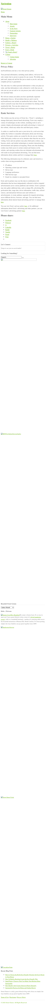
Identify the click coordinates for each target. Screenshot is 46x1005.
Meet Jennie (13, 24)
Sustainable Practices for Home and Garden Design (20, 988)
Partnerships (14, 33)
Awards (12, 26)
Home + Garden (10, 38)
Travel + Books (10, 47)
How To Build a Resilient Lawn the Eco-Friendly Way (21, 979)
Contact (7, 54)
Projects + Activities (11, 45)
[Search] (23, 257)
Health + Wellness (11, 40)
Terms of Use (5, 997)
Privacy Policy (21, 997)
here (35, 155)
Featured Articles (15, 31)
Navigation (6, 3)
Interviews (13, 35)
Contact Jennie (14, 57)
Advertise (13, 59)
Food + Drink (9, 50)
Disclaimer (13, 997)
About (7, 21)
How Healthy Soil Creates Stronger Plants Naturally (20, 986)
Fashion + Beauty (10, 43)
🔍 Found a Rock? (11, 52)
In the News (13, 28)
